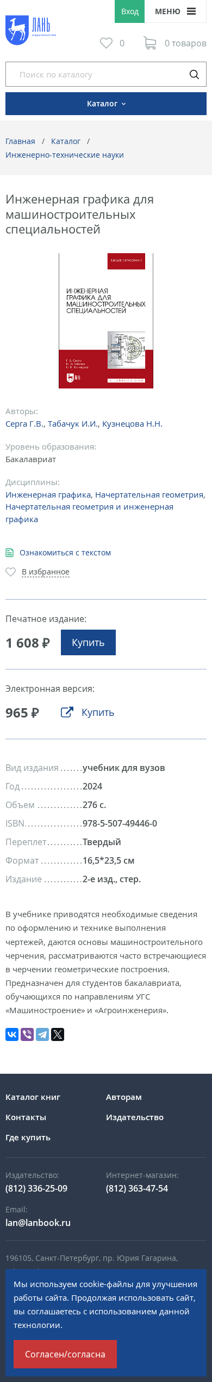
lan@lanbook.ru (38, 1223)
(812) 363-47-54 (137, 1188)
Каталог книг (32, 1096)
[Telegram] (42, 1034)
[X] (57, 1034)
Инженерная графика (48, 494)
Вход (130, 11)
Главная (20, 141)
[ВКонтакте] (11, 1034)
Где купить (28, 1137)
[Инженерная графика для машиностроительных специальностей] (106, 321)
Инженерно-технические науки (64, 154)
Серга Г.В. (24, 423)
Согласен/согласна (65, 1354)
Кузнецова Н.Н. (132, 423)
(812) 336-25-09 (36, 1188)
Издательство (135, 1116)
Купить (88, 642)
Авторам (124, 1096)
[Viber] (27, 1034)
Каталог (65, 141)
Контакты (25, 1116)
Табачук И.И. (73, 423)
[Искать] (194, 74)
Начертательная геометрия (149, 494)
